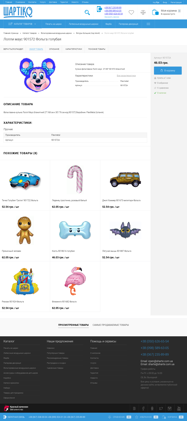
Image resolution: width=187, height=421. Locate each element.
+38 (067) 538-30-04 (38, 417)
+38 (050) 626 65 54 (113, 14)
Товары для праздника (13, 393)
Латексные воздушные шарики (83, 24)
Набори (7, 388)
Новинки (50, 348)
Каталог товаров (23, 24)
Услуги (43, 2)
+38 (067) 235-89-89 (155, 354)
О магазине (20, 2)
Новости (74, 2)
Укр (154, 2)
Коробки (7, 378)
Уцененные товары (55, 368)
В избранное (162, 82)
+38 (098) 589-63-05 (155, 347)
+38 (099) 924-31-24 (57, 417)
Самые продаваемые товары (111, 325)
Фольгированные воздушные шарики (20, 368)
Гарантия (64, 2)
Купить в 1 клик (164, 77)
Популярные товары (56, 353)
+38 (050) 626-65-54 (155, 341)
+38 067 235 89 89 (112, 7)
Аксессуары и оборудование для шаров (21, 373)
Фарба (108, 24)
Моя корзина (170, 10)
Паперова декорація (128, 24)
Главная (8, 2)
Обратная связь (16, 417)
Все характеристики (126, 75)
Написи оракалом (11, 383)
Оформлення (9, 398)
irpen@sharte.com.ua (160, 361)
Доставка (53, 2)
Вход (165, 2)
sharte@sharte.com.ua (161, 364)
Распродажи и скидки (56, 363)
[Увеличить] (38, 75)
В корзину (169, 70)
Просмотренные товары (73, 325)
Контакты (32, 2)
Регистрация (176, 2)
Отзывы (85, 2)
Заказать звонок (111, 17)
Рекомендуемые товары (57, 358)
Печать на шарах (53, 24)
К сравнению (163, 87)
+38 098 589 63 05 (112, 11)
